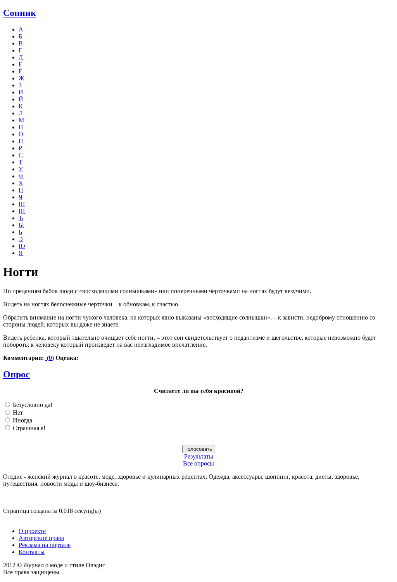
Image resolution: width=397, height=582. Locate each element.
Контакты (32, 552)
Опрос (16, 374)
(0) (49, 357)
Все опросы (198, 463)
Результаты (198, 456)
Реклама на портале (45, 545)
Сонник (19, 13)
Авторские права (41, 538)
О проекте (32, 531)
